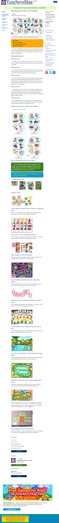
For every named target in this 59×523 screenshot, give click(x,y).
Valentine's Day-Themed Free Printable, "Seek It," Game (26, 301)
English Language (17, 42)
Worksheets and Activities (5, 15)
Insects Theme (49, 38)
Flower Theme (49, 36)
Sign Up (19, 476)
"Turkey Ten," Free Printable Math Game (23, 234)
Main (4, 11)
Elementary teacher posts (5, 28)
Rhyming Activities (18, 46)
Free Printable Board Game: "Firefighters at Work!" (26, 403)
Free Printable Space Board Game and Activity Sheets (25, 281)
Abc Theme (16, 40)
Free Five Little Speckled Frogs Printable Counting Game (26, 354)
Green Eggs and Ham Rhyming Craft (22, 429)
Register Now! (12, 509)
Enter (55, 1)
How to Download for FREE (4, 18)
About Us (4, 30)
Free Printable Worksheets (20, 44)
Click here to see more (28, 169)
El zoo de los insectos (49, 59)
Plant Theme (49, 35)
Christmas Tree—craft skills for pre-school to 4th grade (50, 55)
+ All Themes (19, 451)
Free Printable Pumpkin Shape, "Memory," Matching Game (27, 209)
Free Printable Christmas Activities (21, 255)
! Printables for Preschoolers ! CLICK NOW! (29, 8)
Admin (20, 459)
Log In (48, 26)
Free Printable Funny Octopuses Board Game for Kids (26, 327)
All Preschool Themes (4, 25)
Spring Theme (49, 32)
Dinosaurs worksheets (50, 39)
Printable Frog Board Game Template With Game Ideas (26, 381)
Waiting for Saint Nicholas (50, 50)
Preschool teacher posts (5, 22)
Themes (14, 440)
